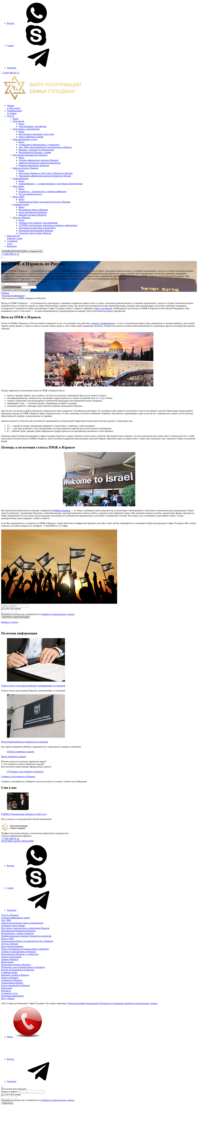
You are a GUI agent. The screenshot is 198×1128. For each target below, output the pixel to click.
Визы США (18, 196)
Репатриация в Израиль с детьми (35, 152)
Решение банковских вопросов (34, 165)
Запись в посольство (11, 957)
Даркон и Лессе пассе (13, 106)
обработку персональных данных (58, 614)
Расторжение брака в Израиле (33, 209)
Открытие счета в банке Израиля (35, 233)
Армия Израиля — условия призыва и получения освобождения (50, 183)
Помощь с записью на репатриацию (36, 150)
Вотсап (11, 23)
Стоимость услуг (12, 242)
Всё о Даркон (7, 998)
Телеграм (12, 68)
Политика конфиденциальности (84, 1003)
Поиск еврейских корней (31, 137)
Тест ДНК (6, 920)
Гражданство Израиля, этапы (14, 237)
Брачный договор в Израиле (32, 215)
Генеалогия (18, 121)
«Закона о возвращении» (103, 323)
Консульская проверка (12, 946)
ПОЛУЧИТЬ (15, 617)
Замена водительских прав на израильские (40, 163)
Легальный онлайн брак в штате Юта (37, 228)
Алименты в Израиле (11, 980)
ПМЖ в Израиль (62, 510)
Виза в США (7, 938)
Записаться (7, 1103)
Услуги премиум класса (30, 194)
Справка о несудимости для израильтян (38, 222)
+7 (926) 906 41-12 (10, 72)
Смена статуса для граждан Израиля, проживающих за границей (33, 685)
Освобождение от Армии (14, 112)
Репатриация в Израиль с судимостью (20, 954)
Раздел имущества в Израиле (33, 212)
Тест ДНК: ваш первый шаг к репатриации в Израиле (45, 147)
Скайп (10, 45)
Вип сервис (18, 186)
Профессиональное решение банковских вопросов (26, 936)
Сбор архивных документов (32, 126)
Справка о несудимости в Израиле (18, 776)
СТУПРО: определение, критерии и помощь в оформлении (48, 225)
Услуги (10, 116)
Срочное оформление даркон (15, 917)
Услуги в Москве (9, 944)
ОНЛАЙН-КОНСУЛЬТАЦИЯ (22, 251)
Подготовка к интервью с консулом (36, 134)
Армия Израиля (20, 178)
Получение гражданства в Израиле (30, 155)
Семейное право (21, 204)
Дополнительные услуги (25, 139)
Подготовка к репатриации (26, 129)
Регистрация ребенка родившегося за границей (24, 742)
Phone (10, 1037)
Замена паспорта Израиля (25, 168)
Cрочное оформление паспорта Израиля (38, 160)
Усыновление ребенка (12, 983)
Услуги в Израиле (21, 217)
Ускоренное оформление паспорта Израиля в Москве (45, 176)
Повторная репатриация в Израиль (36, 230)
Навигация (6, 988)
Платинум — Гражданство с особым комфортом (42, 191)
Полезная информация (12, 996)
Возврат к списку (9, 622)
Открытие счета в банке (13, 925)
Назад (16, 118)
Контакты (12, 246)
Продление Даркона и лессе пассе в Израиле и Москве (46, 173)
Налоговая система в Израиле (16, 964)
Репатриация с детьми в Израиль (17, 933)
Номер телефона (9, 1091)
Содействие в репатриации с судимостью (39, 144)
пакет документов (103, 308)
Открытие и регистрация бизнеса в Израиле (23, 967)
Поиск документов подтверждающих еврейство (25, 949)
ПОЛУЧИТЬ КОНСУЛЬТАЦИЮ (15, 290)
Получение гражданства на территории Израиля (25, 928)
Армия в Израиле (9, 959)
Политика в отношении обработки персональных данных (129, 1003)
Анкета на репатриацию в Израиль (18, 951)
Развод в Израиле (9, 977)
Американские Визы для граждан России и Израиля (44, 202)
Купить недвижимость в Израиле (17, 970)
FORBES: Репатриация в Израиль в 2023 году (24, 814)
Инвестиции (7, 962)
